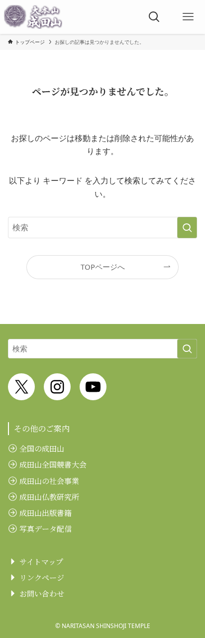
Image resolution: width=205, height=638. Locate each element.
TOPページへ (103, 267)
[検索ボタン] (154, 17)
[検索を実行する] (187, 227)
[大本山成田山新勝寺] (33, 17)
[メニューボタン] (188, 17)
